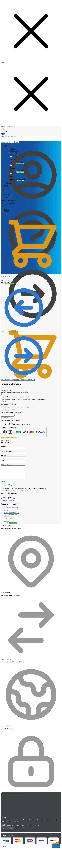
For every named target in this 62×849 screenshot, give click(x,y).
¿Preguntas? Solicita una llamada (9, 437)
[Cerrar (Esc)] (6, 846)
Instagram (6, 211)
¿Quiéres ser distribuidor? (10, 197)
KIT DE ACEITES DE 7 (17, 170)
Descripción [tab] (7, 484)
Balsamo (6, 521)
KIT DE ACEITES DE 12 (17, 179)
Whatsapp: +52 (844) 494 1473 (8, 126)
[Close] (1, 439)
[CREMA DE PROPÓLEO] (11, 507)
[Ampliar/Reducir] (1, 846)
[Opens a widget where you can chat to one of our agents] (56, 846)
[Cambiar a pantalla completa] (3, 846)
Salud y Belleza (9, 276)
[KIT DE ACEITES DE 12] (17, 173)
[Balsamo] (7, 516)
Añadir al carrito (9, 283)
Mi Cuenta (6, 145)
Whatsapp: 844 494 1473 (7, 827)
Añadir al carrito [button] (20, 163)
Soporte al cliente (8, 195)
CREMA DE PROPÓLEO (11, 513)
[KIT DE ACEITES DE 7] (17, 165)
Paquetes (12, 159)
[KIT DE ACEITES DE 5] (17, 156)
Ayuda (19, 412)
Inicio (2, 276)
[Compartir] (4, 846)
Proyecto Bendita (10, 835)
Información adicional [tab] (9, 485)
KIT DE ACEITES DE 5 (17, 162)
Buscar (17, 142)
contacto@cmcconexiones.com (8, 828)
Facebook (6, 210)
